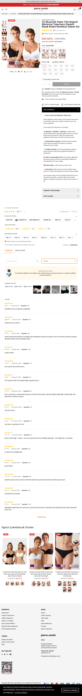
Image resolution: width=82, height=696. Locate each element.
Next (38, 43)
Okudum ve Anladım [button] (70, 690)
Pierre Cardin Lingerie (48, 20)
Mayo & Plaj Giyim (46, 629)
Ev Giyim (43, 626)
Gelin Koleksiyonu (46, 623)
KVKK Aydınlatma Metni (9, 629)
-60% (5, 534)
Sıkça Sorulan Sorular (8, 642)
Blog (3, 644)
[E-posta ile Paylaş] (31, 72)
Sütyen (43, 613)
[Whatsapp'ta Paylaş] (28, 72)
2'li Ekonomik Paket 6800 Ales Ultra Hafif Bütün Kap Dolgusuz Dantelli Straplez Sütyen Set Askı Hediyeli (15, 574)
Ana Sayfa (5, 14)
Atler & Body (44, 618)
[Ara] (6, 9)
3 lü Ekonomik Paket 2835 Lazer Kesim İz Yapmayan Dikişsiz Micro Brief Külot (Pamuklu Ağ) (67, 574)
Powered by (65, 244)
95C (56, 74)
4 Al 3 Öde (13, 14)
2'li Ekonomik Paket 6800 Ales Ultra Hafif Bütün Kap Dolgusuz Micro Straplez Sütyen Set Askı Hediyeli (41, 574)
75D (55, 66)
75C (50, 66)
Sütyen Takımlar (46, 615)
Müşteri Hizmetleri (7, 639)
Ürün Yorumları (48, 196)
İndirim (11, 20)
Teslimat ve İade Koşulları (52, 190)
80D (72, 66)
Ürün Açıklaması (49, 109)
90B (61, 70)
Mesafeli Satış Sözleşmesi (10, 626)
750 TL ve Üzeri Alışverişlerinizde (41, 5)
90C (67, 70)
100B (44, 74)
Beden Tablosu (59, 62)
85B (44, 70)
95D (62, 74)
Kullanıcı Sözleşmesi (8, 615)
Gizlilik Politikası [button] (21, 693)
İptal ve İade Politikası (8, 623)
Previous (9, 43)
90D (72, 70)
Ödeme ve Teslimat (7, 621)
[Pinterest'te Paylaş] (22, 72)
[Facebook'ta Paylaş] (16, 72)
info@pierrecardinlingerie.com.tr (50, 656)
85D (55, 70)
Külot (42, 621)
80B (61, 66)
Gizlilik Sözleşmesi (7, 618)
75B (44, 66)
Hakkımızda (5, 613)
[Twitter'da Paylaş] (19, 72)
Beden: (53, 62)
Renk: (48, 45)
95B (50, 74)
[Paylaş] (25, 72)
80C (67, 66)
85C (50, 70)
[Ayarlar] (75, 9)
